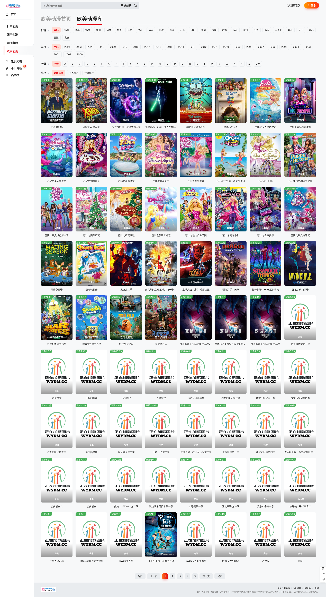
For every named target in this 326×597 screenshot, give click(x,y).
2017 (147, 46)
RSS (279, 587)
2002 (57, 54)
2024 (67, 46)
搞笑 (66, 30)
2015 (170, 46)
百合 (182, 30)
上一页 (153, 576)
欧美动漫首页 (56, 19)
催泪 (98, 30)
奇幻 (203, 30)
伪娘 (266, 30)
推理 (214, 30)
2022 (90, 46)
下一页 (206, 576)
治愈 (108, 30)
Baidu (287, 587)
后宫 (151, 30)
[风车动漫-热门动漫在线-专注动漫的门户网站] (13, 5)
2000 (80, 54)
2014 (181, 46)
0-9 (258, 63)
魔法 (245, 30)
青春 (311, 30)
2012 (203, 46)
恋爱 (172, 30)
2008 (249, 46)
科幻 (193, 30)
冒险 (56, 37)
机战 (161, 30)
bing (317, 587)
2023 (79, 46)
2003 (308, 46)
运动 (235, 30)
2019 (124, 46)
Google (297, 587)
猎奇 (119, 30)
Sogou (307, 587)
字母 (56, 63)
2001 (68, 54)
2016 (158, 46)
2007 (261, 46)
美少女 (278, 30)
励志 (130, 30)
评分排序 (89, 72)
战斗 (140, 30)
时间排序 (58, 72)
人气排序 (74, 72)
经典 (77, 30)
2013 (192, 46)
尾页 (220, 576)
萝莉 (290, 30)
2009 (238, 46)
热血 (87, 30)
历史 (256, 30)
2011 (215, 46)
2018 (136, 46)
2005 (284, 46)
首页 (140, 576)
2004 (296, 46)
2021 (101, 46)
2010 (226, 46)
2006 (273, 46)
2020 (113, 46)
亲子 (300, 30)
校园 (224, 30)
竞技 (66, 37)
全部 (56, 30)
